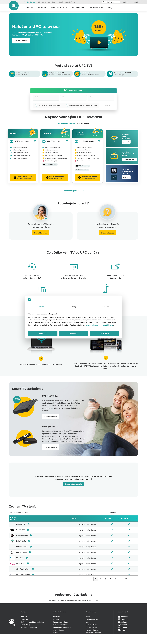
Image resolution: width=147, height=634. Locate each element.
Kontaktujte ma (40, 233)
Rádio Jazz (20, 530)
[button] (69, 518)
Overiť (107, 105)
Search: (113, 512)
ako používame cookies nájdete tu (99, 325)
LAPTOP (82, 625)
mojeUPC (126, 2)
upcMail (135, 2)
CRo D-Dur (20, 563)
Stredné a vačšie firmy (67, 2)
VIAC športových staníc (52, 152)
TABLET (64, 625)
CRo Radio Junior (23, 575)
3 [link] (105, 579)
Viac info (126, 142)
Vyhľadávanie (109, 2)
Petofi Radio (21, 541)
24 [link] (126, 579)
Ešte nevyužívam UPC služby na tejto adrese (83, 105)
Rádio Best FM (22, 535)
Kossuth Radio (21, 547)
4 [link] (110, 579)
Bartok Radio (21, 552)
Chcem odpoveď (107, 233)
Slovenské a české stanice (20, 147)
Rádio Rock (20, 524)
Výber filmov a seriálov (20, 158)
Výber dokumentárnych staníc (22, 155)
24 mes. (66, 123)
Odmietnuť (43, 333)
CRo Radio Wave (22, 569)
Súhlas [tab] (41, 307)
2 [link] (100, 579)
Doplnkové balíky (129, 159)
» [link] (135, 579)
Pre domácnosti (29, 2)
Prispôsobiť (72, 333)
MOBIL (46, 625)
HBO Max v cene (51, 164)
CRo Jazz (19, 558)
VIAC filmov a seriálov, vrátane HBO (56, 158)
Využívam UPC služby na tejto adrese (50, 105)
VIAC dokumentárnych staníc (54, 155)
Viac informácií (50, 416)
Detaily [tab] (73, 307)
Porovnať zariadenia (73, 484)
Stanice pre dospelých (51, 161)
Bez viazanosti (83, 123)
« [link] (86, 579)
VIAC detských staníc (51, 150)
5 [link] (115, 579)
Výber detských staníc (20, 150)
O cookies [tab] (106, 307)
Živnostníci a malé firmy (47, 2)
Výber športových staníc (20, 152)
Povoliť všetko (104, 333)
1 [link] (95, 579)
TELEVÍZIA (101, 625)
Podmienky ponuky (71, 191)
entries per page (22, 512)
